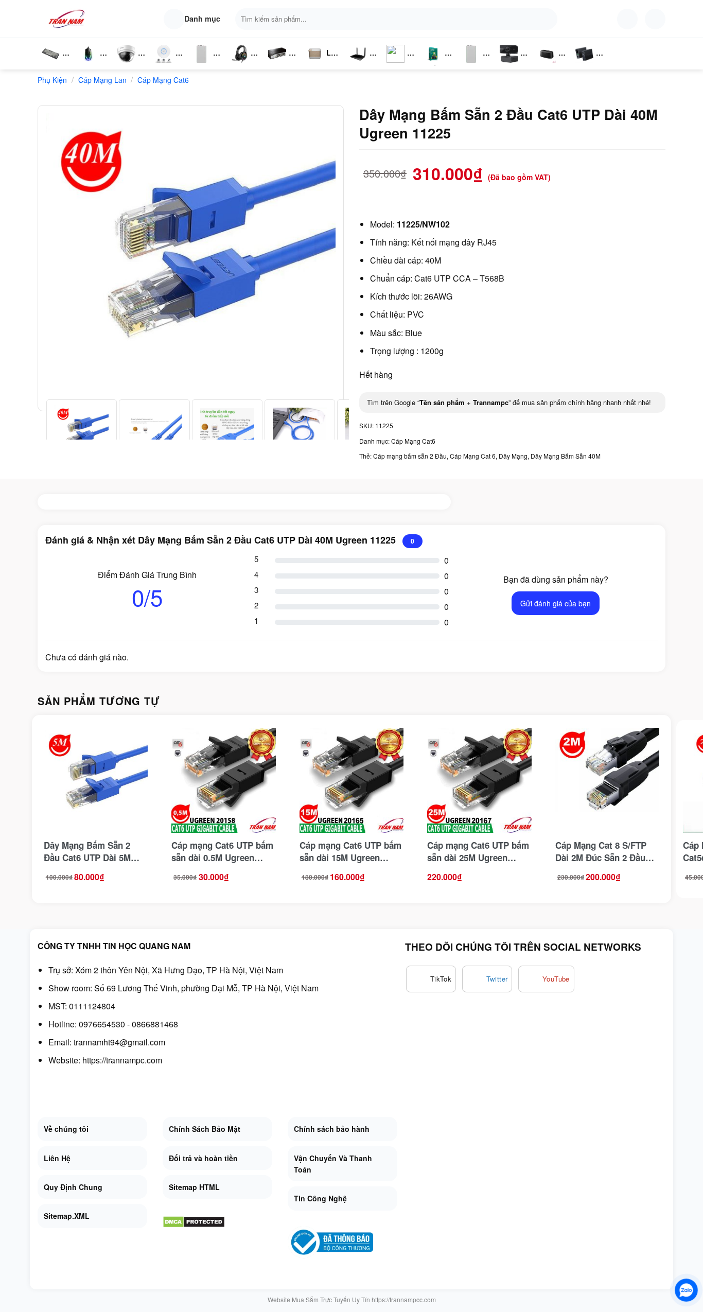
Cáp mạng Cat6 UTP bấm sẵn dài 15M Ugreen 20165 (350, 851)
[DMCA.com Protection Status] (194, 1221)
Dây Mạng (513, 455)
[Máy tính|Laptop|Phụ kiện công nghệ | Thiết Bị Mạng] (68, 19)
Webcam (515, 64)
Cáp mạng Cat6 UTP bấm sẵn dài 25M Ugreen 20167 (478, 851)
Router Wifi (167, 64)
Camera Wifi (130, 64)
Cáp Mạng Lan (102, 80)
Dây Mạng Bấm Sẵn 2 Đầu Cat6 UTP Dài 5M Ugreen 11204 (87, 851)
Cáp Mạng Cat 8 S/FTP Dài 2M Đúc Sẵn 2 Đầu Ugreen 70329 (600, 851)
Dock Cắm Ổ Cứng (549, 64)
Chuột (90, 64)
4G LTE (361, 64)
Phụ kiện (52, 80)
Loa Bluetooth (323, 56)
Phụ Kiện (470, 64)
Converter (592, 64)
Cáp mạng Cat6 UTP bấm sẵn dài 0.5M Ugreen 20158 (222, 851)
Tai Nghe (239, 64)
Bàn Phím (50, 64)
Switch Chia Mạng (280, 64)
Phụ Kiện (200, 64)
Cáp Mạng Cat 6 (473, 455)
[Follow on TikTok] (431, 979)
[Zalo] (686, 1290)
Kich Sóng (395, 64)
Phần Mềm (433, 64)
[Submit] (547, 19)
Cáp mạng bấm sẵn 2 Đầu (410, 455)
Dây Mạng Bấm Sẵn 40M (566, 455)
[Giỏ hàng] (655, 19)
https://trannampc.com (122, 1060)
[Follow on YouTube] (546, 979)
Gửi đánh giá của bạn (555, 603)
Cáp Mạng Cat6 (163, 80)
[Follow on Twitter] (487, 979)
